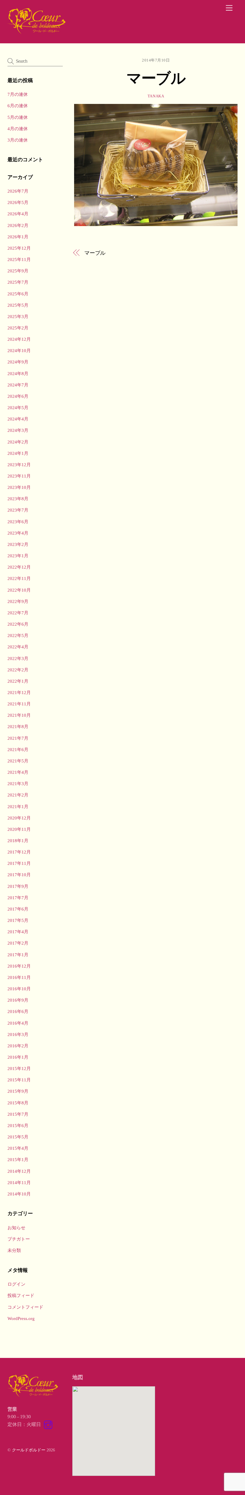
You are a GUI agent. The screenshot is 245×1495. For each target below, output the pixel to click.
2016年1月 (17, 1057)
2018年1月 (17, 840)
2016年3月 (17, 1034)
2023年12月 (19, 464)
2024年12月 (19, 339)
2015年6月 (17, 1125)
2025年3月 (17, 316)
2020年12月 (19, 817)
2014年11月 (19, 1182)
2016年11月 (19, 977)
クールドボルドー (28, 1450)
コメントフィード (25, 1307)
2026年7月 (17, 191)
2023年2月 (17, 544)
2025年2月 (17, 327)
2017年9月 (17, 886)
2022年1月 (17, 681)
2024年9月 (17, 361)
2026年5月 (17, 202)
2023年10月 (19, 487)
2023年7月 (17, 509)
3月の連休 (17, 139)
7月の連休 (17, 94)
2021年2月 (17, 794)
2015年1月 (17, 1159)
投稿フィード (20, 1295)
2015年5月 (17, 1136)
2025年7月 (17, 282)
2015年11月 (19, 1079)
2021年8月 (17, 726)
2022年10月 (19, 590)
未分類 (14, 1250)
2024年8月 (17, 373)
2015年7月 (17, 1114)
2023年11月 (19, 475)
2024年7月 (17, 384)
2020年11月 (19, 829)
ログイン (16, 1284)
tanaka (156, 96)
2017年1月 (17, 954)
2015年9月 (17, 1091)
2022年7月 (17, 612)
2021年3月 (17, 783)
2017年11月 (19, 863)
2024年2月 (17, 441)
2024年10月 (19, 350)
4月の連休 (17, 128)
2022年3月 (17, 658)
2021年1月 (17, 806)
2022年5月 (17, 635)
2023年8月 (17, 498)
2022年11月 (19, 578)
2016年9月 (17, 1000)
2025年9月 (17, 270)
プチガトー (18, 1238)
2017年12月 (19, 851)
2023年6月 (17, 521)
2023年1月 (17, 555)
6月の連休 (17, 105)
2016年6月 (17, 1011)
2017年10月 (19, 874)
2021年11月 (19, 703)
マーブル (155, 78)
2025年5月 (17, 305)
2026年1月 (17, 236)
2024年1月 (17, 453)
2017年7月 (17, 897)
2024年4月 (17, 418)
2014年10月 (19, 1193)
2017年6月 (17, 908)
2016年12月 (19, 965)
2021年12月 (19, 692)
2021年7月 (17, 738)
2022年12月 (19, 567)
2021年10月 (19, 715)
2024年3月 (17, 430)
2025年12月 (19, 248)
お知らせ (16, 1227)
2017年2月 (17, 942)
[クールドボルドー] (37, 32)
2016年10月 (19, 988)
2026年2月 (17, 225)
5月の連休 (17, 117)
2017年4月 (17, 931)
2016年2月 (17, 1045)
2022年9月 (17, 601)
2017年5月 (17, 920)
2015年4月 (17, 1148)
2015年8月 (17, 1102)
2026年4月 (17, 213)
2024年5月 (17, 407)
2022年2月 (17, 669)
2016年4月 (17, 1023)
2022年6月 (17, 624)
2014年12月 (19, 1171)
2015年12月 (19, 1068)
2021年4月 (17, 772)
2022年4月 (17, 646)
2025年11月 (19, 259)
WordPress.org (21, 1318)
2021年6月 (17, 749)
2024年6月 (17, 396)
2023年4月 (17, 532)
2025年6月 (17, 293)
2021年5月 (17, 760)
